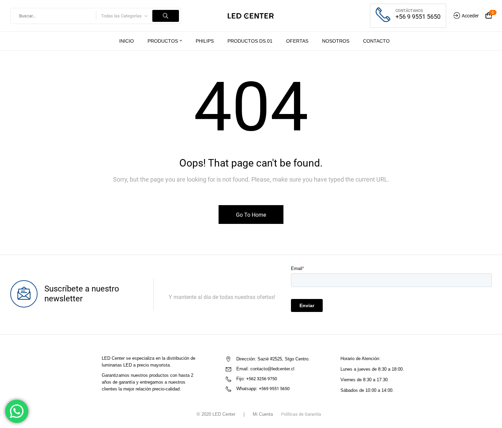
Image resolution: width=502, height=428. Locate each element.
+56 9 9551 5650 (418, 16)
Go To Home (251, 215)
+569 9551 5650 (274, 388)
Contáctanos (409, 11)
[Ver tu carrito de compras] (489, 15)
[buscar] (165, 16)
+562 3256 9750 (261, 378)
